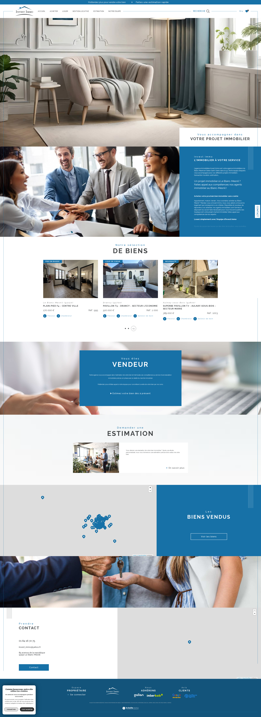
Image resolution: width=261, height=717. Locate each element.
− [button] (150, 490)
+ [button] (150, 487)
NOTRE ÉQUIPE (114, 11)
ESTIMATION (98, 11)
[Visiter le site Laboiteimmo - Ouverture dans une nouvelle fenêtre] (130, 711)
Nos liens (155, 702)
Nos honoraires (126, 702)
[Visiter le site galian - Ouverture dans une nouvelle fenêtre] (138, 695)
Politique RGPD (162, 702)
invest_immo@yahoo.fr (30, 647)
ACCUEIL (41, 11)
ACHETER (54, 11)
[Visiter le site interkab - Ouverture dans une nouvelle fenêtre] (155, 695)
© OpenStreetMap (141, 555)
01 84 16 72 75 (27, 640)
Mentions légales (143, 702)
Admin (150, 702)
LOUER (65, 11)
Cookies (169, 702)
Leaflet (134, 555)
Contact (257, 211)
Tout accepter (27, 709)
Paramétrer (11, 709)
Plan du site (134, 702)
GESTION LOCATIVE (80, 11)
